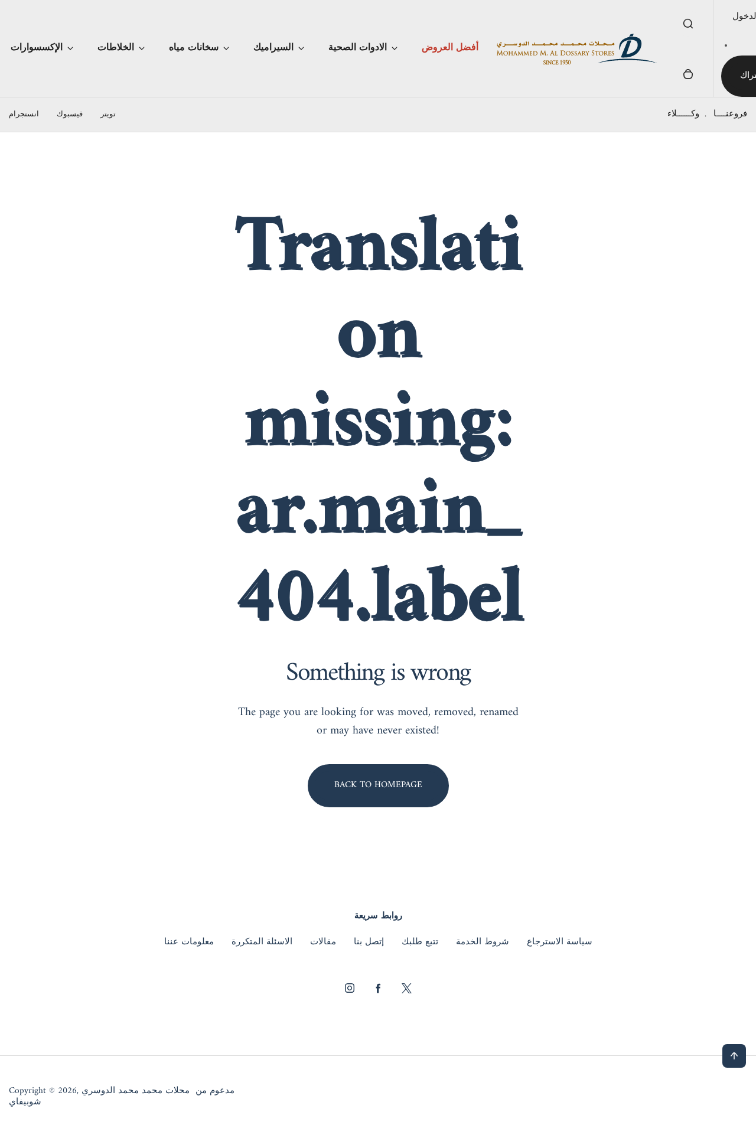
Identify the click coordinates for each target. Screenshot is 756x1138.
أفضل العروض (450, 48)
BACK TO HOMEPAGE (378, 785)
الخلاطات (115, 48)
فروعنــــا (730, 114)
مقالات (323, 942)
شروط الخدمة (482, 942)
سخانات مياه (194, 48)
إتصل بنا (369, 942)
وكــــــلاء (683, 114)
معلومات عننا (189, 942)
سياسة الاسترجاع (559, 942)
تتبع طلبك (420, 942)
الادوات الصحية (357, 48)
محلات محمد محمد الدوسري (136, 1091)
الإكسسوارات (37, 48)
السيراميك (273, 48)
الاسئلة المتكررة (262, 942)
